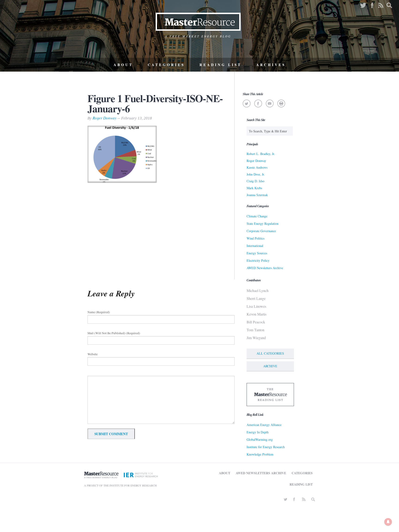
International (255, 245)
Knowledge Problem (260, 454)
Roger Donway (105, 118)
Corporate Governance (261, 231)
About (123, 64)
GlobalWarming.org (260, 439)
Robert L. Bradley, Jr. (261, 154)
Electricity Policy (258, 260)
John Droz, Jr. (256, 174)
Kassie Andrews (257, 167)
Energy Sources (257, 253)
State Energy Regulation (262, 223)
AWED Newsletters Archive (265, 268)
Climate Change (257, 216)
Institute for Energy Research (266, 447)
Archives (271, 64)
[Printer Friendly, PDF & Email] (281, 103)
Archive (270, 366)
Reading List (221, 64)
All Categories (270, 353)
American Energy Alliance (264, 425)
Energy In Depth (258, 432)
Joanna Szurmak (257, 195)
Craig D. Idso (255, 181)
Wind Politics (255, 238)
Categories (166, 64)
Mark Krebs (254, 188)
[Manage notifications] (388, 522)
